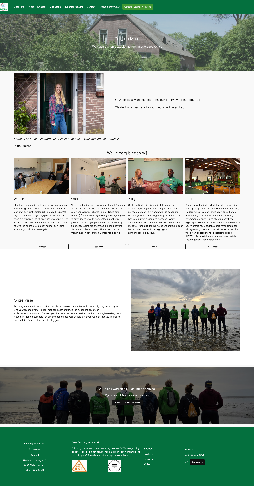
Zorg (131, 199)
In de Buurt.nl (23, 145)
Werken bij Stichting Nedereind (137, 7)
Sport (189, 199)
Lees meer (41, 247)
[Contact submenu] (96, 7)
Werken (76, 199)
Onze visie (23, 300)
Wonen (19, 199)
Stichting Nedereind (34, 443)
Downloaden (197, 462)
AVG (186, 462)
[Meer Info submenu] (25, 7)
